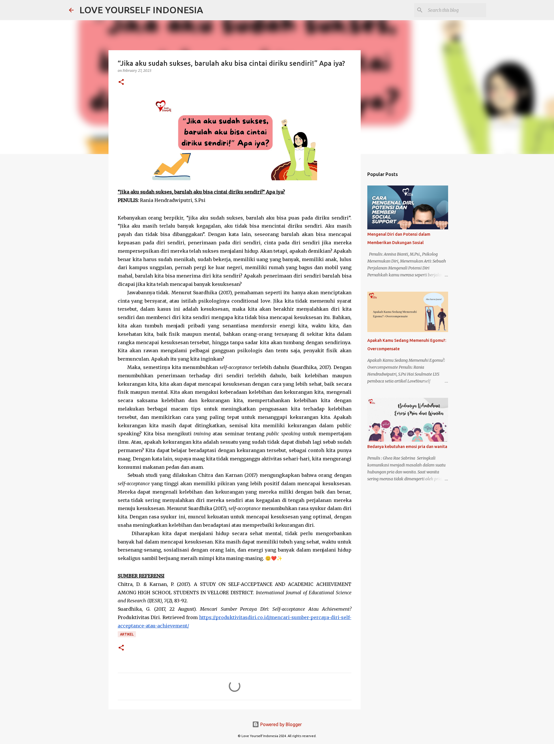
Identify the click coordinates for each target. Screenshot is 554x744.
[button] (121, 82)
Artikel (127, 634)
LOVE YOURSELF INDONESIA (141, 10)
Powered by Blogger (280, 724)
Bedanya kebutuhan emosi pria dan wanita (407, 446)
